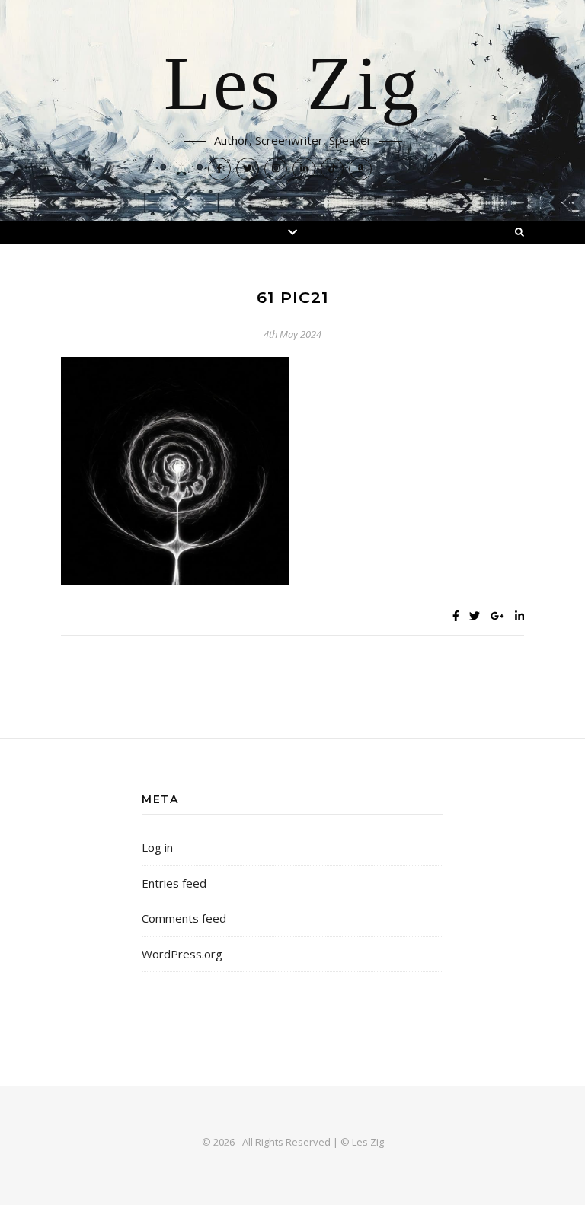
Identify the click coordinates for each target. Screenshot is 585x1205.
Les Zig (293, 85)
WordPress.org (182, 953)
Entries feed (174, 883)
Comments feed (184, 918)
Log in (157, 847)
